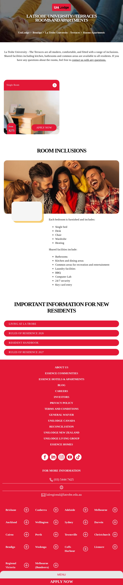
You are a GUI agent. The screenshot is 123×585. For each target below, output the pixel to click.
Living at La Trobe (22, 323)
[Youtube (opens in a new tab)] (69, 457)
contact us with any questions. (89, 60)
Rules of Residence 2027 (26, 352)
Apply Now (61, 582)
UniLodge (23, 32)
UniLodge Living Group (61, 438)
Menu (61, 574)
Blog (61, 385)
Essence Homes (61, 444)
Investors (61, 397)
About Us (61, 367)
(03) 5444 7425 (63, 479)
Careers (61, 391)
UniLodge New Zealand (61, 432)
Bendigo (37, 32)
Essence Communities (61, 373)
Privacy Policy (61, 402)
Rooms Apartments (94, 32)
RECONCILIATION (61, 426)
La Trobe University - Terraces (62, 32)
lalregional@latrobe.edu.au (63, 494)
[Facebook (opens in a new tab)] (44, 457)
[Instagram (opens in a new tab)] (61, 457)
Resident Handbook (24, 342)
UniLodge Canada (61, 420)
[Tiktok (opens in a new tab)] (78, 457)
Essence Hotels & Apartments (61, 379)
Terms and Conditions (61, 408)
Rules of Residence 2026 (26, 333)
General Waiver (61, 414)
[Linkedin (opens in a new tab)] (53, 457)
